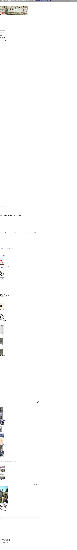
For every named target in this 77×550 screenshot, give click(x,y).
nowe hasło (2, 41)
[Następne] (37, 484)
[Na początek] (34, 484)
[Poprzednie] (35, 484)
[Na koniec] (38, 484)
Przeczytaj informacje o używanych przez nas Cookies (43, 0)
